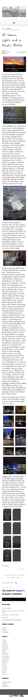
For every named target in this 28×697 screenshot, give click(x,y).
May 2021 (4, 650)
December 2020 (5, 656)
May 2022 (4, 641)
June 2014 (4, 669)
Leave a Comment (22, 52)
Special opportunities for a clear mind (14, 575)
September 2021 (5, 649)
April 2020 (4, 666)
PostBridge (8, 28)
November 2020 (5, 657)
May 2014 (4, 671)
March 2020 (4, 668)
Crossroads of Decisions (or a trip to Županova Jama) (13, 611)
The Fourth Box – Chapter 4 (13, 577)
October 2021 (5, 647)
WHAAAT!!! (4, 627)
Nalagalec (4, 53)
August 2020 (5, 662)
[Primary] (14, 23)
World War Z (5, 617)
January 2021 (5, 654)
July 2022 (4, 640)
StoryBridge (4, 630)
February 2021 (5, 653)
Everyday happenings (6, 682)
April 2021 (4, 652)
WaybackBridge (5, 632)
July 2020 (4, 663)
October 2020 (5, 659)
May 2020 (4, 665)
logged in (20, 590)
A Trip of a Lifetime (6, 608)
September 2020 (5, 660)
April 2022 (4, 643)
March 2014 (4, 674)
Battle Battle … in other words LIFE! (10, 614)
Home (3, 28)
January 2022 (5, 646)
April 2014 (4, 672)
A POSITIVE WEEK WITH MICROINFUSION (11, 620)
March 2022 (4, 644)
